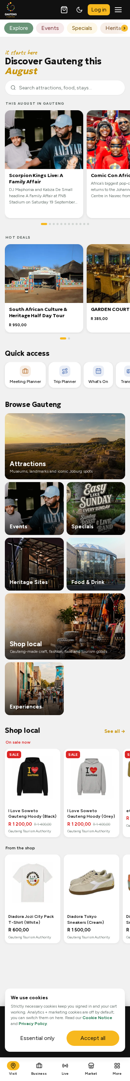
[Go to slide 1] (44, 224)
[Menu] (118, 10)
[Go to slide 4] (58, 224)
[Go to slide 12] (88, 224)
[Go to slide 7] (69, 224)
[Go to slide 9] (77, 224)
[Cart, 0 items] (64, 10)
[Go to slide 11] (84, 224)
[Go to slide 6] (65, 224)
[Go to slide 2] (50, 224)
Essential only (37, 1038)
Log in (98, 9)
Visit (13, 1073)
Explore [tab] (18, 28)
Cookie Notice (97, 1017)
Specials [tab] (82, 28)
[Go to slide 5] (61, 224)
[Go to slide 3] (54, 224)
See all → (114, 731)
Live (65, 1073)
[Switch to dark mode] (79, 10)
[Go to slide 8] (73, 224)
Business (39, 1073)
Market (91, 1073)
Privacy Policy (33, 1023)
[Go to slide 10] (80, 224)
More (117, 1073)
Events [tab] (50, 28)
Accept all (92, 1038)
